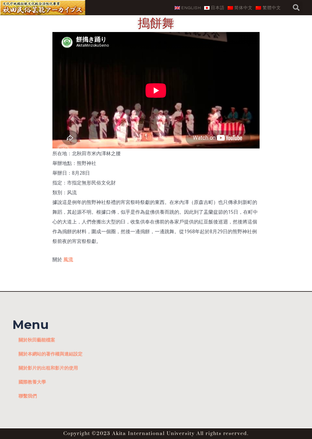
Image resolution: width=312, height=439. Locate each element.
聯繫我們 (28, 396)
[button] (296, 8)
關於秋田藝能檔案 (37, 340)
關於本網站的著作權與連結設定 (51, 354)
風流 (68, 259)
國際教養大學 (32, 382)
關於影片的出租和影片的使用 (48, 368)
